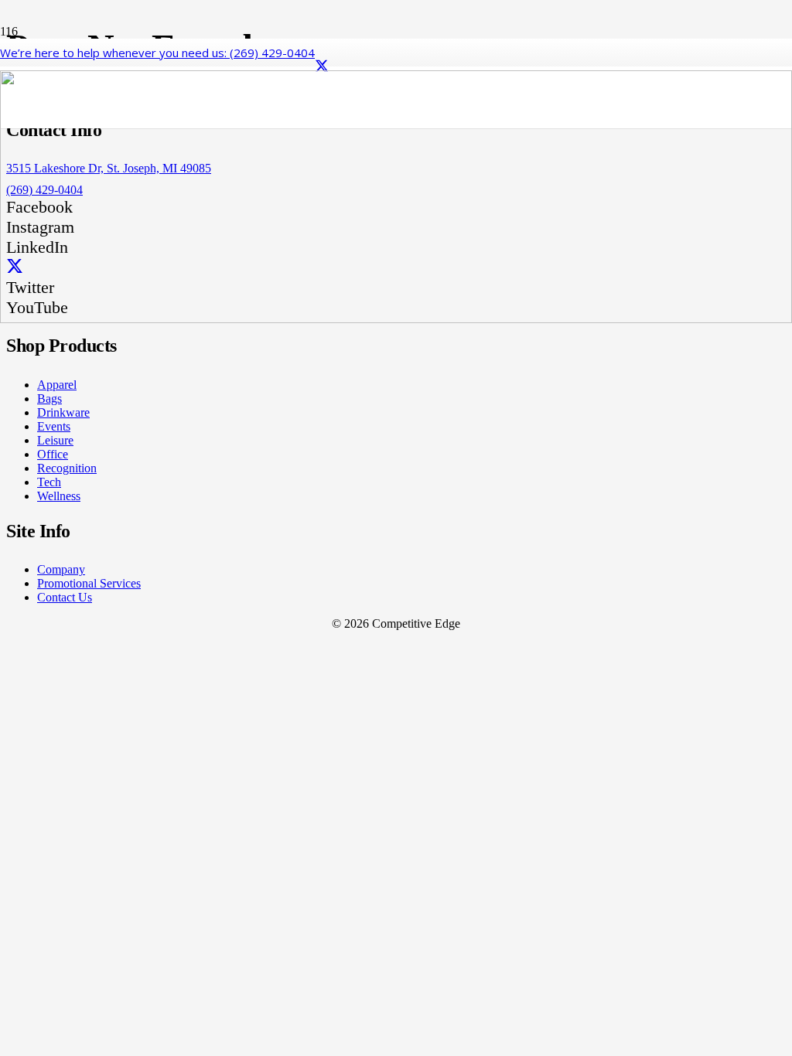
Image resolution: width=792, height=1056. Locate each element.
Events (53, 426)
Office (52, 454)
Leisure (55, 440)
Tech (49, 482)
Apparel (57, 384)
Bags (49, 398)
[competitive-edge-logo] (396, 318)
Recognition (67, 468)
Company (61, 569)
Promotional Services (89, 583)
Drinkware (63, 412)
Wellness (58, 495)
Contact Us (64, 597)
